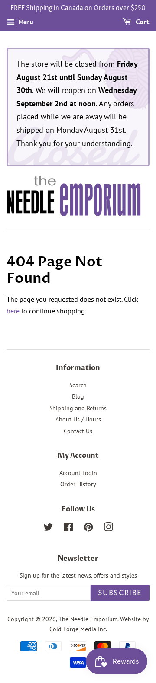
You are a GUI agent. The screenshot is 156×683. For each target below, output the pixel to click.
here (13, 310)
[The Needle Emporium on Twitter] (48, 529)
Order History (78, 484)
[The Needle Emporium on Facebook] (68, 529)
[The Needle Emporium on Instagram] (108, 529)
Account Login (78, 473)
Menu (25, 22)
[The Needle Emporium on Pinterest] (88, 529)
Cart (142, 22)
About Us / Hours (78, 419)
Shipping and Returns (78, 408)
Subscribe (120, 593)
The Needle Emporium (87, 619)
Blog (78, 396)
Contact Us (78, 431)
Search (78, 385)
